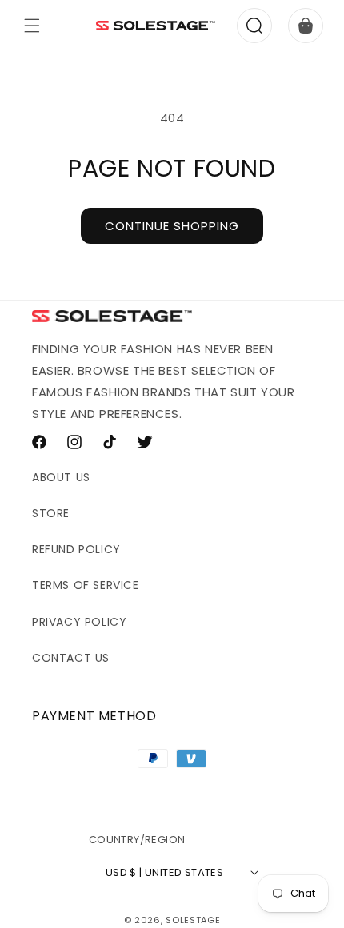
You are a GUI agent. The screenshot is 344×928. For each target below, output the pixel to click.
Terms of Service (85, 585)
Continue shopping (172, 225)
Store (51, 513)
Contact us (71, 658)
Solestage (193, 920)
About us (61, 477)
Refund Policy (76, 549)
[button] (32, 25)
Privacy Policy (79, 622)
